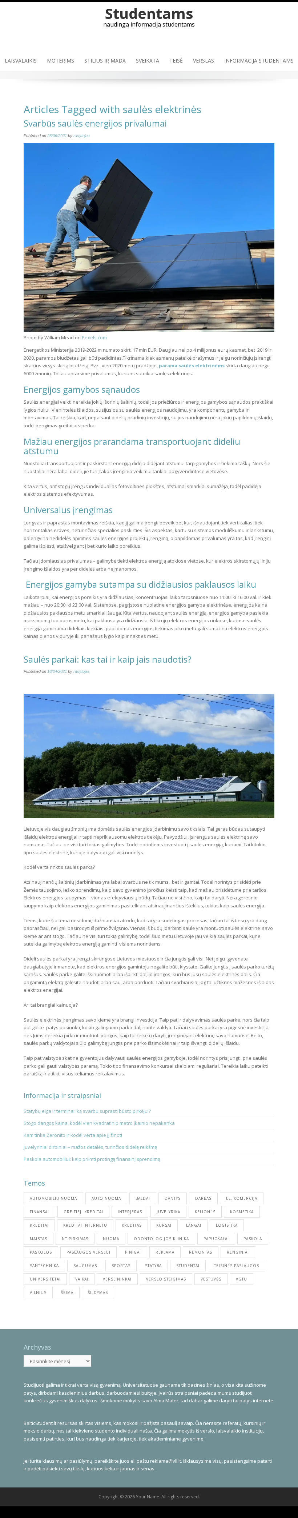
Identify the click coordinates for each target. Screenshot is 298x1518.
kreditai (39, 1225)
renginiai (238, 1252)
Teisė (176, 60)
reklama (165, 1252)
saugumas (85, 1265)
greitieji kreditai (83, 1211)
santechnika (44, 1265)
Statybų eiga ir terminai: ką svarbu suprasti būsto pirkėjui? (88, 1111)
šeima (67, 1292)
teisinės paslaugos (236, 1265)
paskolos (41, 1252)
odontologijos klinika (161, 1238)
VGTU (241, 1279)
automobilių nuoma (53, 1198)
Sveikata (147, 60)
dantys (173, 1198)
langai (193, 1225)
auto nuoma (106, 1198)
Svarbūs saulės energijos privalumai (95, 123)
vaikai (81, 1279)
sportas (121, 1265)
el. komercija (241, 1198)
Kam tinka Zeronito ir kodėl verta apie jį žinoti (73, 1135)
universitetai (45, 1279)
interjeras (130, 1211)
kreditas (132, 1225)
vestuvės (211, 1279)
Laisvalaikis (21, 60)
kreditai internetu (85, 1225)
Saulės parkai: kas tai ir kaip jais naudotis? (108, 659)
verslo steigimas (166, 1279)
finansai (39, 1211)
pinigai (133, 1252)
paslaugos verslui (88, 1252)
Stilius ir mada (105, 60)
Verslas (203, 60)
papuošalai (216, 1238)
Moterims (60, 60)
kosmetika (242, 1211)
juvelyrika (168, 1211)
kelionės (205, 1211)
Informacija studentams (259, 60)
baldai (143, 1198)
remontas (200, 1252)
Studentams (149, 13)
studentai (188, 1265)
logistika (227, 1225)
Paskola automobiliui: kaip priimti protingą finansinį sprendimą (92, 1159)
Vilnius (38, 1292)
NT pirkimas (75, 1238)
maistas (38, 1238)
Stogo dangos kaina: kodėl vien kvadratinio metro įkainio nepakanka (99, 1123)
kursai (164, 1225)
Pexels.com (94, 337)
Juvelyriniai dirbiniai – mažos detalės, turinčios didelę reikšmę (90, 1147)
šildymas (98, 1292)
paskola (252, 1238)
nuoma (111, 1238)
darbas (203, 1198)
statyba (153, 1265)
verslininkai (117, 1279)
